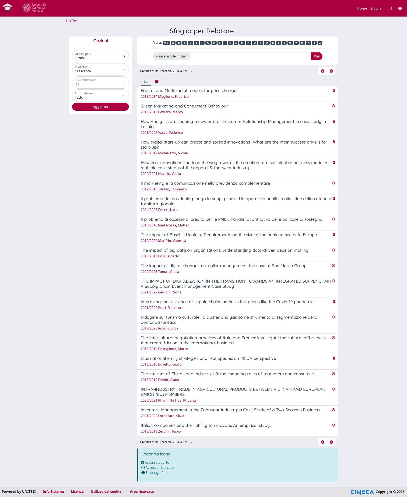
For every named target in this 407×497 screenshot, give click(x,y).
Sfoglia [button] (375, 8)
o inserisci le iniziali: (171, 56)
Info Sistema (53, 491)
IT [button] (390, 8)
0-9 (166, 43)
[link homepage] (9, 8)
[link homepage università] (34, 8)
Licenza (77, 491)
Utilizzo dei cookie (106, 491)
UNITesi (72, 20)
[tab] (146, 81)
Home (362, 8)
